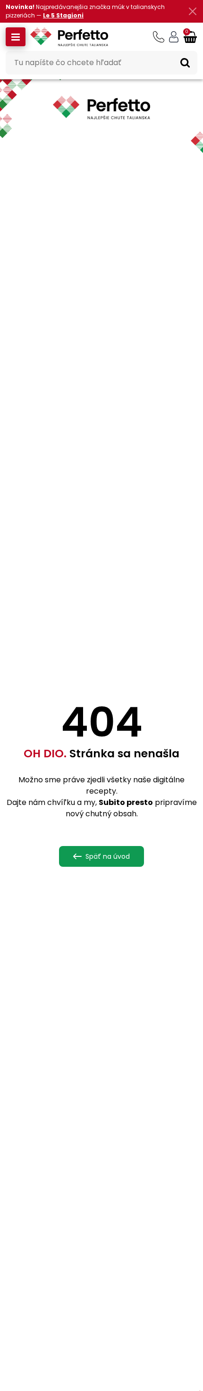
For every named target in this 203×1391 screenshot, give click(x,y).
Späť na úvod (107, 856)
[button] (15, 36)
